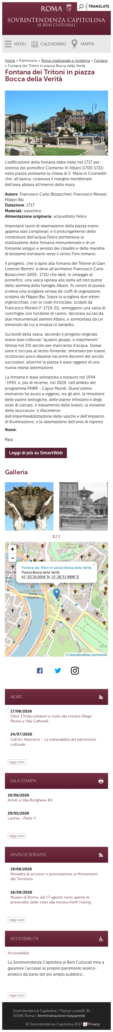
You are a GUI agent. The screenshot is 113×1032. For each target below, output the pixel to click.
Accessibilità (18, 953)
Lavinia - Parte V (22, 818)
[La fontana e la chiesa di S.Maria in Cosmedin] (83, 506)
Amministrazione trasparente (61, 1016)
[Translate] (93, 5)
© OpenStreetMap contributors (86, 654)
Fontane (101, 61)
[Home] (56, 22)
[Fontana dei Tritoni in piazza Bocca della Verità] (56, 593)
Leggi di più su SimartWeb (36, 452)
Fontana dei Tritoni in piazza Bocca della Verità (56, 567)
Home (10, 61)
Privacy (94, 1024)
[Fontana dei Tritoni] (29, 506)
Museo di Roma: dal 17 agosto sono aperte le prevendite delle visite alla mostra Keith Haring (50, 900)
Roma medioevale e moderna (65, 61)
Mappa (87, 44)
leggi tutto (16, 762)
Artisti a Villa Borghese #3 (30, 800)
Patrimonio (28, 61)
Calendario (53, 44)
